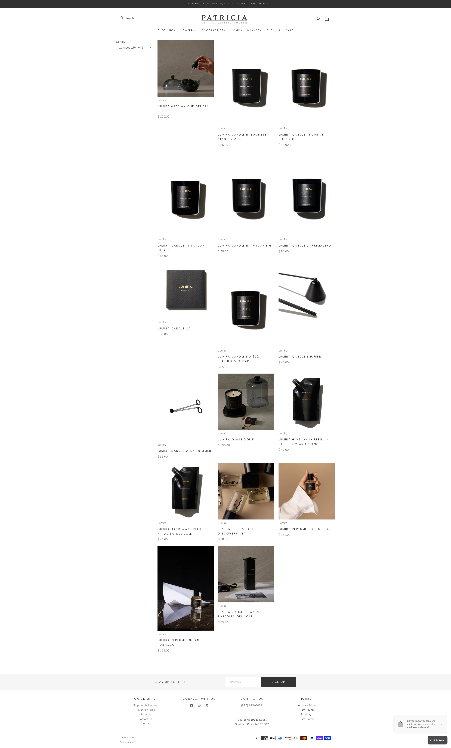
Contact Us (145, 719)
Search (129, 18)
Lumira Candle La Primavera (305, 246)
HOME (235, 30)
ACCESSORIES (213, 30)
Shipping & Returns (145, 705)
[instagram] (199, 705)
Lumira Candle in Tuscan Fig (245, 246)
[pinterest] (207, 705)
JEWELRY (187, 30)
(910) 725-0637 (259, 4)
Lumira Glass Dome (236, 439)
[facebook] (191, 705)
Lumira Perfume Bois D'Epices (306, 529)
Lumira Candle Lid (174, 328)
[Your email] (243, 682)
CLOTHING (165, 30)
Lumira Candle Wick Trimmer (184, 451)
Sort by (120, 41)
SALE (290, 30)
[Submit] (124, 18)
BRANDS (253, 30)
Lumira (161, 100)
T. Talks (273, 30)
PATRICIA (130, 737)
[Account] (318, 18)
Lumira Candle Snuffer (300, 357)
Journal (145, 723)
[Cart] (327, 18)
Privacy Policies (145, 710)
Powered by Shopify (127, 742)
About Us (145, 714)
